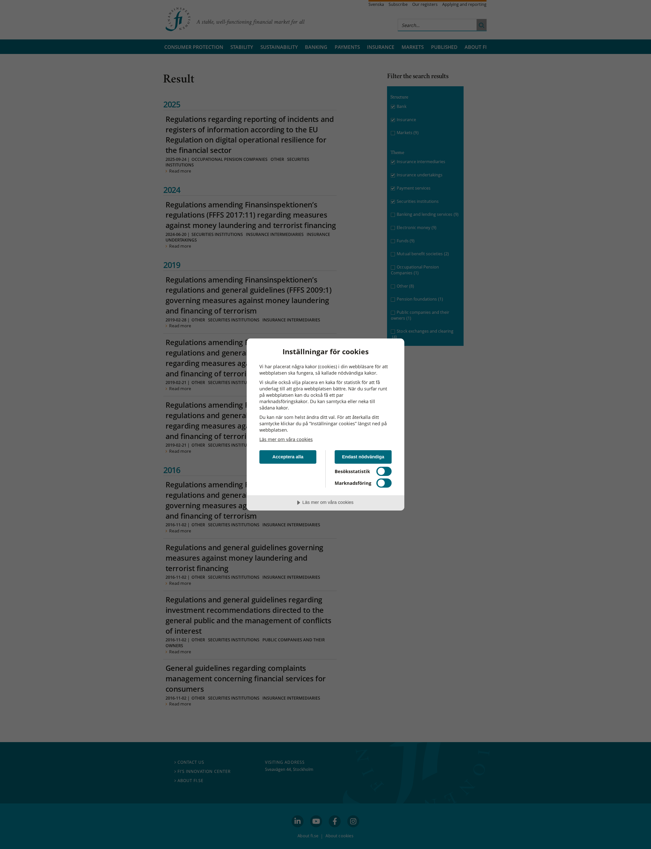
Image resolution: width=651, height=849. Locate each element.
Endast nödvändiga (363, 456)
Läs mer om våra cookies (286, 439)
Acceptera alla (287, 456)
